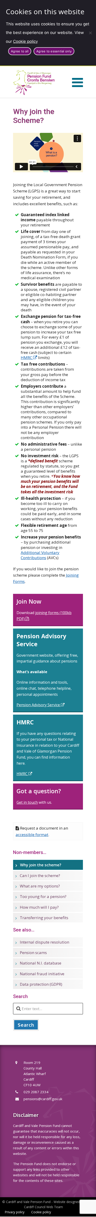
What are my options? (40, 886)
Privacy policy (14, 1212)
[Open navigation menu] (77, 82)
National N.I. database (40, 963)
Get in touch (27, 802)
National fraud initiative (42, 973)
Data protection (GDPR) (41, 984)
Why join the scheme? (40, 864)
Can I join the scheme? (40, 875)
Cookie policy (25, 41)
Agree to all (19, 51)
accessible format (32, 834)
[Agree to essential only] (90, 32)
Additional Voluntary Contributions (40, 555)
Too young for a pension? (43, 896)
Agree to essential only (54, 51)
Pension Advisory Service (39, 704)
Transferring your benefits (44, 917)
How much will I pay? (39, 907)
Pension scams (33, 952)
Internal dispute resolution (44, 942)
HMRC (27, 357)
